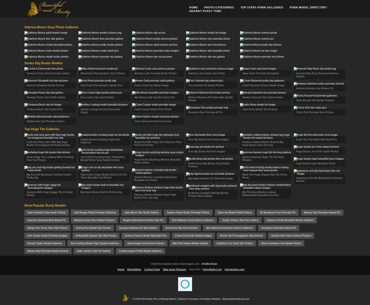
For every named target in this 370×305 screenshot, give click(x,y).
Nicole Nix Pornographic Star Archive (241, 235)
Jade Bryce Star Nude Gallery (141, 212)
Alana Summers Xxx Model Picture (281, 243)
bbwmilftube (134, 269)
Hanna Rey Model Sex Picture (93, 227)
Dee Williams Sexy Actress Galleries (193, 220)
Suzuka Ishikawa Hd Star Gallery (138, 227)
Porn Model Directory (308, 7)
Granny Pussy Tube (205, 11)
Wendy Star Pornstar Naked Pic (322, 212)
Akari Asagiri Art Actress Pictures (145, 243)
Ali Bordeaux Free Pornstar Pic (278, 212)
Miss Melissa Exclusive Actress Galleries (229, 227)
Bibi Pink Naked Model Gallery (190, 243)
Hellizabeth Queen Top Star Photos (96, 235)
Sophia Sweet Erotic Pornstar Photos (188, 212)
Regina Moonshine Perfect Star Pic (143, 220)
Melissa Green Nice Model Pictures (94, 220)
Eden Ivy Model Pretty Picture (235, 212)
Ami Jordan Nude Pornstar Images (47, 235)
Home (193, 7)
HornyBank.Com (212, 269)
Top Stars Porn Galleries (261, 7)
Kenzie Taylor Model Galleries (44, 243)
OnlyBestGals (209, 263)
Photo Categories (219, 7)
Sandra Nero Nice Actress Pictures (291, 235)
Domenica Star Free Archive (181, 227)
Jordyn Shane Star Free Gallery (240, 220)
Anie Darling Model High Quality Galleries (94, 243)
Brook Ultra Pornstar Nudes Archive (48, 251)
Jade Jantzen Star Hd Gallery (94, 251)
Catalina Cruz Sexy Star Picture (234, 243)
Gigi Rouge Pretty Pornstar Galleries (95, 212)
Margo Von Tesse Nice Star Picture (47, 227)
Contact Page (152, 269)
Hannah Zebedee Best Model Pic (46, 220)
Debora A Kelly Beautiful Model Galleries (290, 220)
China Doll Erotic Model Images (193, 235)
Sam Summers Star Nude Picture (46, 212)
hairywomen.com (235, 269)
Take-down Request (174, 269)
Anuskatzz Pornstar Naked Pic (278, 227)
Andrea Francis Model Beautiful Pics (146, 235)
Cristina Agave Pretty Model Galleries (140, 251)
